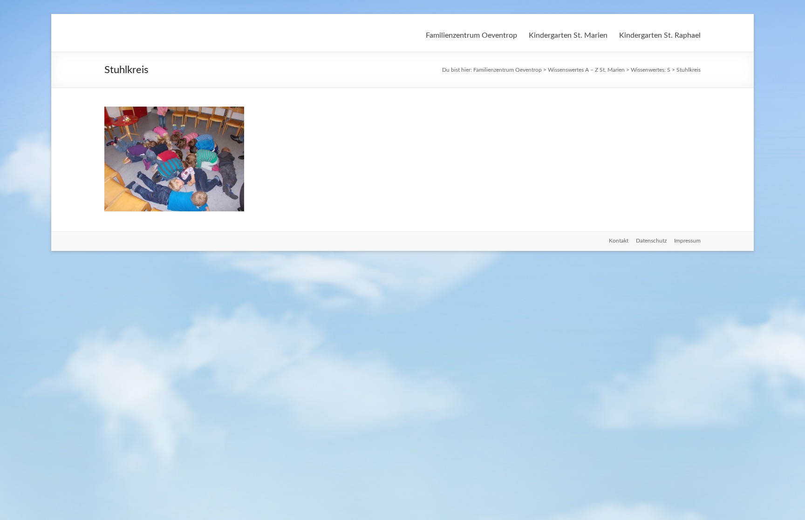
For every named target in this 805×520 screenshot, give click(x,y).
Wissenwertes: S (650, 70)
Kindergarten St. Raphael (660, 35)
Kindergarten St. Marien (568, 35)
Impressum (687, 240)
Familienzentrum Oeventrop (471, 35)
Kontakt (618, 240)
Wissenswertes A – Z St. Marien (586, 70)
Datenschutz (651, 240)
